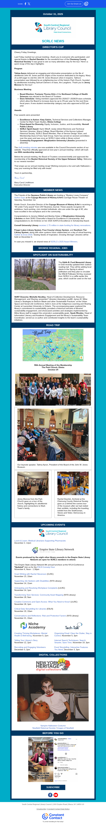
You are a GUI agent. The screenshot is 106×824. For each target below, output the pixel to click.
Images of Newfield (65, 728)
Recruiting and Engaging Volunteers (30, 647)
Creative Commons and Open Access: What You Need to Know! (42, 602)
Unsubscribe (41, 809)
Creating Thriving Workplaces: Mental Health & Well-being (30, 634)
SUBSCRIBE (53, 787)
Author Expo (19, 197)
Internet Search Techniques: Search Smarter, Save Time (70, 641)
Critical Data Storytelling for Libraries (30, 609)
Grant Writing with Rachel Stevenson (30, 574)
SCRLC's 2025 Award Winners (64, 242)
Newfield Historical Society (43, 728)
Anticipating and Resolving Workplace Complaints (36, 588)
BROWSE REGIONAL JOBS (53, 248)
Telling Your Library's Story (26, 640)
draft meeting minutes (27, 147)
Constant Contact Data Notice (58, 809)
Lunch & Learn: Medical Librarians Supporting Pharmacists (40, 541)
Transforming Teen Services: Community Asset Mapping (38, 595)
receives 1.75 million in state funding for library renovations (64, 225)
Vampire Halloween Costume (53, 726)
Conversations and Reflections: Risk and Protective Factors (40, 616)
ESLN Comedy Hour (46, 567)
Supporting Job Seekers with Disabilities (31, 581)
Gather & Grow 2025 (23, 235)
